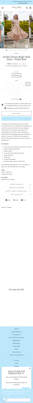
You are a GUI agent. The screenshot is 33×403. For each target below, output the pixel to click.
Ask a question (16, 194)
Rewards (16, 366)
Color (16, 72)
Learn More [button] (6, 395)
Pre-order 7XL (16, 94)
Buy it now (16, 118)
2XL (6, 89)
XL (28, 84)
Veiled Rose (16, 75)
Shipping (14, 66)
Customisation (16, 334)
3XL (11, 89)
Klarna (16, 349)
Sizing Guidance (16, 184)
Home (16, 53)
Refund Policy (16, 343)
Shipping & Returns (16, 187)
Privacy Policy (16, 346)
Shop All (16, 329)
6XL (27, 89)
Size (16, 80)
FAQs (16, 363)
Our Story (16, 360)
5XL (22, 89)
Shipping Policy (16, 340)
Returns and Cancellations (16, 355)
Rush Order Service (16, 332)
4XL (16, 89)
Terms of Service (16, 352)
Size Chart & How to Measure (16, 337)
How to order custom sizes (16, 191)
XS (5, 84)
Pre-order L (20, 84)
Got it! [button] (16, 400)
